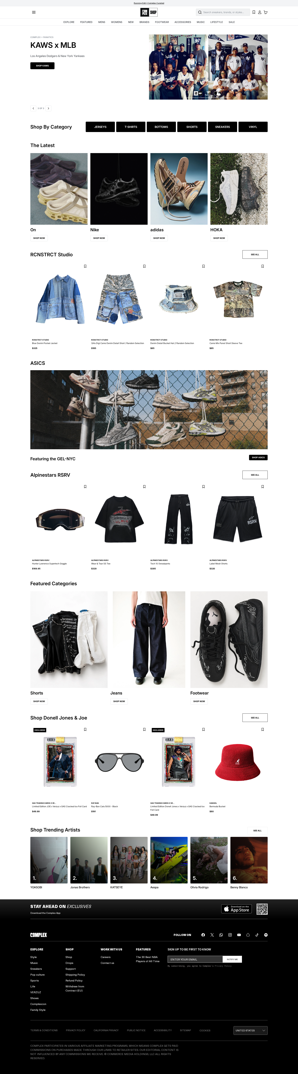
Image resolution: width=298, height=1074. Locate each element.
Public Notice (136, 1030)
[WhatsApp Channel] (221, 935)
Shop (69, 957)
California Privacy (106, 1030)
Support (71, 968)
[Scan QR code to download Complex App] (262, 909)
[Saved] (254, 12)
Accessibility (163, 1030)
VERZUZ (35, 992)
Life (32, 986)
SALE (232, 22)
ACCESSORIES (183, 22)
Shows (34, 998)
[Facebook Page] (203, 935)
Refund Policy (74, 980)
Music (34, 963)
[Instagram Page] (230, 935)
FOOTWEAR (162, 22)
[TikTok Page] (257, 935)
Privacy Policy (223, 965)
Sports (34, 980)
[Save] (85, 266)
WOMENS (116, 22)
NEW (131, 22)
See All (257, 830)
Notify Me (232, 959)
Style (33, 957)
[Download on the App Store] (236, 909)
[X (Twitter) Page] (212, 935)
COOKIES (205, 1030)
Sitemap (185, 1030)
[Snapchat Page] (248, 935)
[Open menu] (33, 12)
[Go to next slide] (48, 108)
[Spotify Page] (266, 935)
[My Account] (260, 12)
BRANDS (144, 22)
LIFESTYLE (216, 22)
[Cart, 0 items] (266, 12)
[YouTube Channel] (239, 935)
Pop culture (37, 974)
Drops (69, 963)
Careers (106, 957)
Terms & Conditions (44, 1030)
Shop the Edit (44, 65)
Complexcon (38, 1004)
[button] (149, 65)
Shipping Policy (75, 974)
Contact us (107, 963)
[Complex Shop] (149, 12)
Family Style (38, 1010)
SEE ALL (255, 254)
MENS (101, 22)
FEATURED (86, 22)
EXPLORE (68, 22)
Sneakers (36, 968)
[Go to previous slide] (33, 108)
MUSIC (201, 22)
